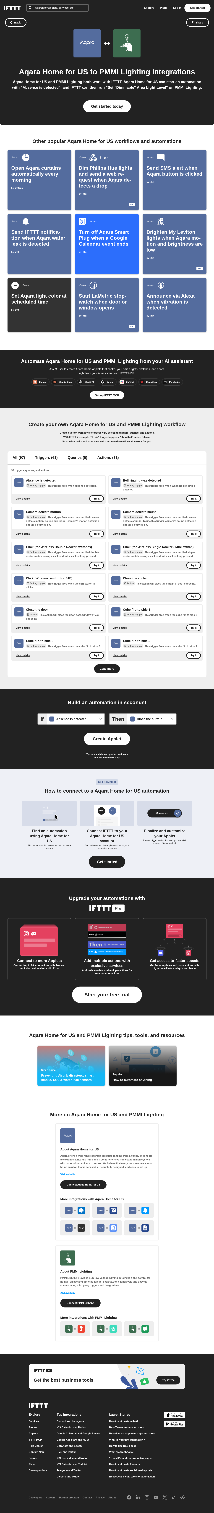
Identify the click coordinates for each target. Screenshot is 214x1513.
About (112, 1497)
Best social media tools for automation (132, 1476)
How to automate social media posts (130, 1470)
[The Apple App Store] (174, 1415)
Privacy (100, 1497)
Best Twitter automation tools (126, 1427)
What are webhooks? (121, 1452)
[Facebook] (129, 1497)
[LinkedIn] (138, 1497)
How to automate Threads (124, 1464)
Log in (177, 7)
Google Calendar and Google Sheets (78, 1433)
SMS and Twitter (66, 1452)
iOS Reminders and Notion (72, 1458)
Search (33, 1458)
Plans (163, 7)
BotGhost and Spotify (69, 1446)
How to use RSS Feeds (122, 1446)
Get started (197, 7)
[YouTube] (156, 1497)
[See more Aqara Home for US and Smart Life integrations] (107, 1227)
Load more (107, 668)
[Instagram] (147, 1497)
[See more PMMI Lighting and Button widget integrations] (75, 1328)
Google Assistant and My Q (73, 1439)
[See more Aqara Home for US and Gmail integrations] (107, 1210)
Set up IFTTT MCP (107, 395)
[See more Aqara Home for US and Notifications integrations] (139, 1210)
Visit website (67, 1174)
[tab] (19, 457)
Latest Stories (119, 1414)
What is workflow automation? (127, 1439)
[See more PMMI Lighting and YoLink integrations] (107, 1328)
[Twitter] (164, 1497)
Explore (149, 7)
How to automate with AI (123, 1421)
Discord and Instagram (70, 1421)
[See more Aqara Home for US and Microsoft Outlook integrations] (75, 1210)
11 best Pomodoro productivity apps (130, 1458)
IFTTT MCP (35, 1439)
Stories (33, 1427)
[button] (107, 862)
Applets (33, 1433)
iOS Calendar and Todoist (72, 1464)
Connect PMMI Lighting (80, 1303)
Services (34, 1421)
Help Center (36, 1446)
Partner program (69, 1497)
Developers (35, 1497)
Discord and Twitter (68, 1476)
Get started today (107, 106)
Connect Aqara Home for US (83, 1184)
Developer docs (38, 1470)
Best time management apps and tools (132, 1433)
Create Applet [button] (107, 738)
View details (23, 498)
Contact (87, 1497)
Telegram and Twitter (69, 1470)
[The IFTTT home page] (12, 7)
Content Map (36, 1452)
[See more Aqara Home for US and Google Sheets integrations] (139, 1227)
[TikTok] (173, 1497)
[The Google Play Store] (174, 1424)
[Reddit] (182, 1497)
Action (130, 583)
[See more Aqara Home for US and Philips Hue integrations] (75, 1227)
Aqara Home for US (53, 72)
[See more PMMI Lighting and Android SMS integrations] (139, 1328)
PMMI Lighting (124, 72)
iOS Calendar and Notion (71, 1427)
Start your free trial (107, 994)
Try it (96, 498)
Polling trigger (37, 485)
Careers (50, 1497)
